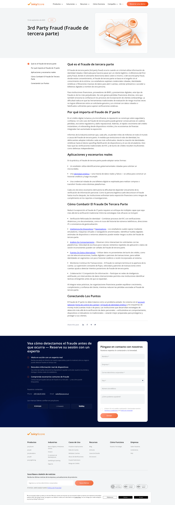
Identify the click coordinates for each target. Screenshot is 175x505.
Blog (90, 446)
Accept (141, 497)
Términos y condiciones (111, 410)
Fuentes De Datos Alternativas (82, 252)
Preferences (110, 497)
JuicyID (29, 457)
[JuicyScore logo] (36, 4)
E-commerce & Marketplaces (52, 456)
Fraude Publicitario (74, 460)
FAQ (132, 453)
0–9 (52, 20)
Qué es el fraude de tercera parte (43, 64)
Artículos (92, 450)
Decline (126, 497)
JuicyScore (30, 446)
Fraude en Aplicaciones (76, 446)
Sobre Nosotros (135, 446)
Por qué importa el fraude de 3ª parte (45, 68)
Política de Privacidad (54, 488)
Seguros (50, 464)
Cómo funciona (99, 4)
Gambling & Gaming (54, 460)
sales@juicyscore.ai (62, 394)
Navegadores (100, 229)
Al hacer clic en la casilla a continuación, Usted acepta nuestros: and (122, 409)
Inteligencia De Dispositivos (81, 229)
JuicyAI (29, 450)
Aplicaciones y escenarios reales (43, 72)
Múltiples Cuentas (74, 453)
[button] (85, 4)
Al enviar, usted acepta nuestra (44, 488)
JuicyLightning (31, 460)
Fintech (50, 452)
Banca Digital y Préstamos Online (56, 447)
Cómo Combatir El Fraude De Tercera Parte (45, 77)
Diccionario (92, 457)
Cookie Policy (77, 497)
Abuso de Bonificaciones (76, 457)
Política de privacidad (127, 410)
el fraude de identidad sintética (113, 305)
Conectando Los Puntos (40, 83)
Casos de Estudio (94, 453)
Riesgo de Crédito (74, 463)
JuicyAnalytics (31, 453)
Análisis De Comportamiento (82, 242)
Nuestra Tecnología (116, 446)
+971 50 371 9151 (39, 394)
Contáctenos (134, 450)
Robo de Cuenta (73, 450)
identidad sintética (81, 174)
